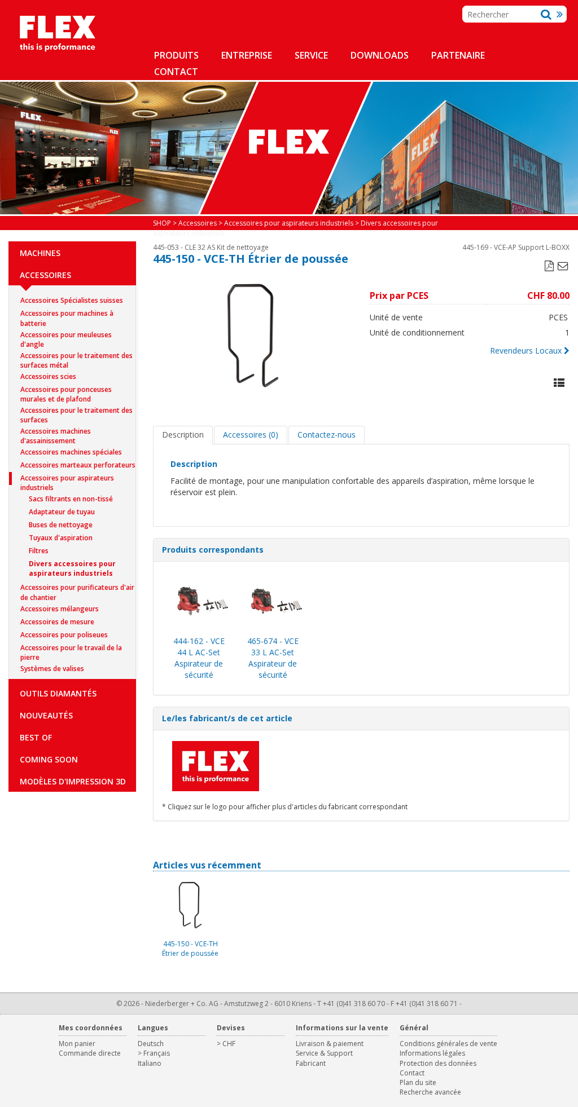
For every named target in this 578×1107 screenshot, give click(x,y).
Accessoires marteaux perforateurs (77, 465)
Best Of (36, 737)
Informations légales (432, 1053)
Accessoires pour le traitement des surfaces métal (76, 357)
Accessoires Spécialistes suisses (71, 300)
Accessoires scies (48, 376)
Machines (40, 253)
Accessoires (45, 275)
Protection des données (438, 1063)
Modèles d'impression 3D (73, 781)
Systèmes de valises (52, 668)
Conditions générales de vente (448, 1043)
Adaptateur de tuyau (62, 512)
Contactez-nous (326, 434)
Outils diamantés (58, 693)
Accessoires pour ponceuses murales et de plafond (66, 390)
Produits (176, 55)
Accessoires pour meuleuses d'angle (66, 336)
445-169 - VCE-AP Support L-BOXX (516, 247)
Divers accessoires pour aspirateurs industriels (72, 565)
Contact (176, 71)
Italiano (149, 1063)
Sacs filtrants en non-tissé (71, 499)
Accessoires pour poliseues (64, 634)
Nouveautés (46, 715)
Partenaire (458, 55)
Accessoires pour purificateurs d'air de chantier (77, 588)
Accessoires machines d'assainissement (55, 432)
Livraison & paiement (330, 1043)
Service (311, 55)
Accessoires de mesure (57, 622)
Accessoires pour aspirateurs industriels (67, 479)
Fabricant (311, 1063)
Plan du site (418, 1082)
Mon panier (77, 1043)
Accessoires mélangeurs (59, 609)
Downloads (380, 55)
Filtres (39, 550)
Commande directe (90, 1053)
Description (183, 434)
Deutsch (151, 1043)
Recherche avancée (430, 1092)
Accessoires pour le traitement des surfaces (76, 411)
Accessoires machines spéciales (71, 452)
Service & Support (324, 1053)
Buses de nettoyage (61, 525)
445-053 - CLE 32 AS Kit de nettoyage (211, 247)
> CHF (226, 1043)
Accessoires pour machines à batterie (66, 314)
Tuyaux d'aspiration (61, 538)
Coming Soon (49, 759)
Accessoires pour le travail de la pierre (71, 649)
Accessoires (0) (250, 434)
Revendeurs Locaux (526, 350)
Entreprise (246, 55)
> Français (154, 1053)
